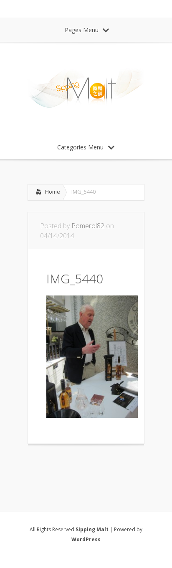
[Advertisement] (94, 467)
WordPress (86, 539)
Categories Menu (80, 147)
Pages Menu (82, 30)
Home (52, 191)
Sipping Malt (92, 529)
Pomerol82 (87, 225)
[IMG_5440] (92, 415)
